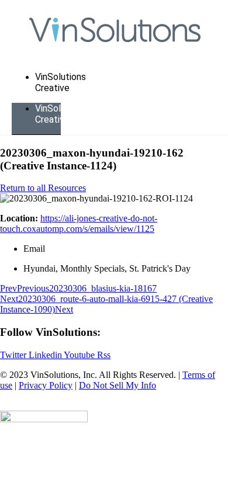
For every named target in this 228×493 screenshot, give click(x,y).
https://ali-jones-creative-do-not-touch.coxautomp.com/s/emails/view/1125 (78, 223)
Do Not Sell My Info (117, 385)
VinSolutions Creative (60, 82)
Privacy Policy (45, 385)
